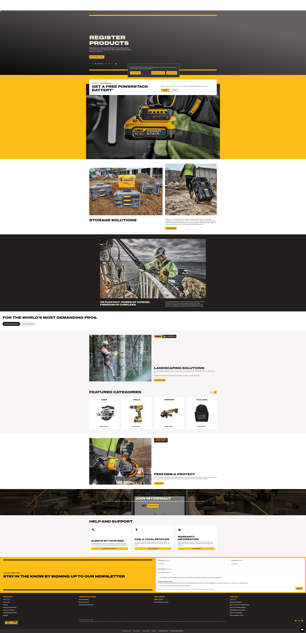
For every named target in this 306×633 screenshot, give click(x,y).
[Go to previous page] (90, 64)
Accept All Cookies (171, 72)
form (213, 589)
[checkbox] (158, 577)
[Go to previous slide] (211, 392)
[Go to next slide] (215, 392)
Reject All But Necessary (158, 72)
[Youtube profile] (302, 620)
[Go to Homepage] (11, 622)
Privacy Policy (181, 589)
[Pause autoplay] (116, 64)
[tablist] (153, 324)
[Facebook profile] (296, 620)
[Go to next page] (112, 64)
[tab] (11, 324)
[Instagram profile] (299, 620)
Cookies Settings (135, 72)
